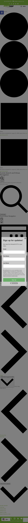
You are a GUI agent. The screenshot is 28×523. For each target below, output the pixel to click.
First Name (6, 256)
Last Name (6, 263)
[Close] (25, 238)
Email (4, 249)
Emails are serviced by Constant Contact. (10, 275)
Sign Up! (14, 280)
